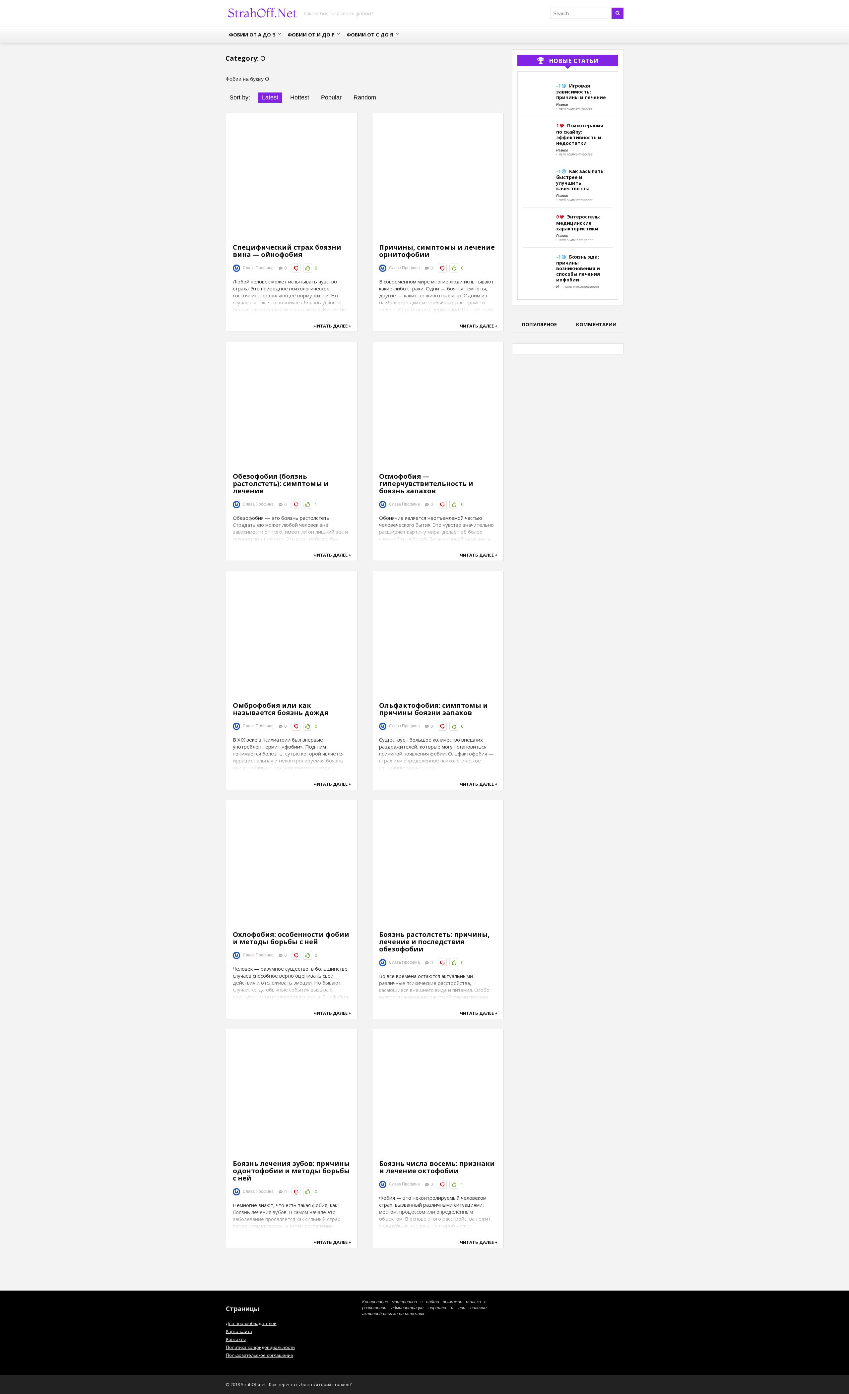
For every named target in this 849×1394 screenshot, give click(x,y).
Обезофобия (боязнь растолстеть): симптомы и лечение (281, 483)
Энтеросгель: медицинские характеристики (578, 222)
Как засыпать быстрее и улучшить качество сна (580, 180)
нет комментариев (576, 108)
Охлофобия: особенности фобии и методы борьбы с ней (291, 938)
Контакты (236, 1339)
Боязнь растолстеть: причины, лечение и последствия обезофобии (434, 941)
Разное (562, 104)
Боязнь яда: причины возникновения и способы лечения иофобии (578, 268)
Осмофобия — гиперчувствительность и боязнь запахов (426, 483)
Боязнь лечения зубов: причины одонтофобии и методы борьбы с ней (291, 1170)
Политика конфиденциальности (260, 1347)
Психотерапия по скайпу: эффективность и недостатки (579, 134)
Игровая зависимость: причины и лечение (581, 91)
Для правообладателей (251, 1323)
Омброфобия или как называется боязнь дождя (281, 709)
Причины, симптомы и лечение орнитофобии (437, 251)
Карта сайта (239, 1331)
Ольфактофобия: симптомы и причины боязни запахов (433, 709)
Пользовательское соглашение (259, 1355)
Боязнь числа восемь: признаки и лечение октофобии (437, 1167)
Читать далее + (332, 326)
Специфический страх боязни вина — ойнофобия (287, 251)
